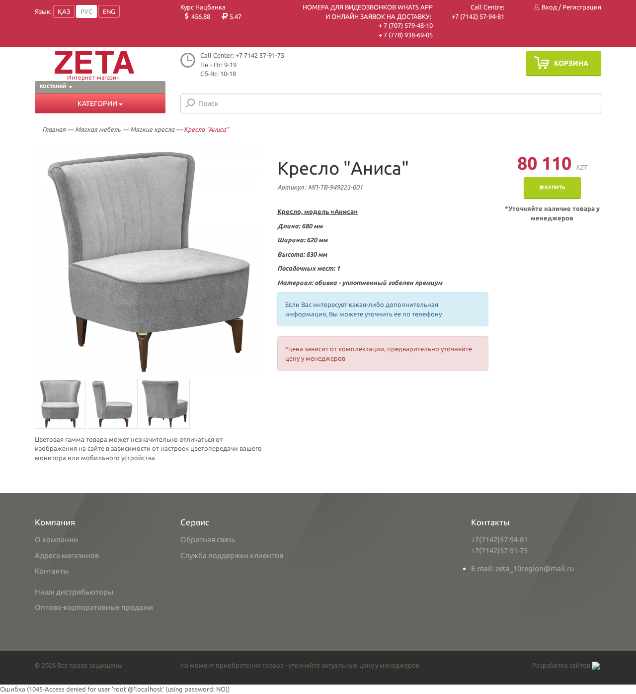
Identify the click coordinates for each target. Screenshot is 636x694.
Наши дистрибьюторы (74, 592)
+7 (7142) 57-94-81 (478, 16)
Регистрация (581, 6)
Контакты (52, 571)
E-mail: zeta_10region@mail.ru (522, 568)
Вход (548, 6)
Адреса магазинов (67, 555)
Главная (54, 129)
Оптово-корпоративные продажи (94, 607)
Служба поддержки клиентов (231, 555)
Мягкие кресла (152, 129)
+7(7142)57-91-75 (499, 550)
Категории (98, 103)
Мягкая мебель (98, 129)
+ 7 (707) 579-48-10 (406, 25)
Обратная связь (208, 539)
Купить (554, 187)
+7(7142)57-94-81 (499, 539)
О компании (56, 539)
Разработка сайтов (562, 665)
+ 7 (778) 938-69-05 (406, 34)
